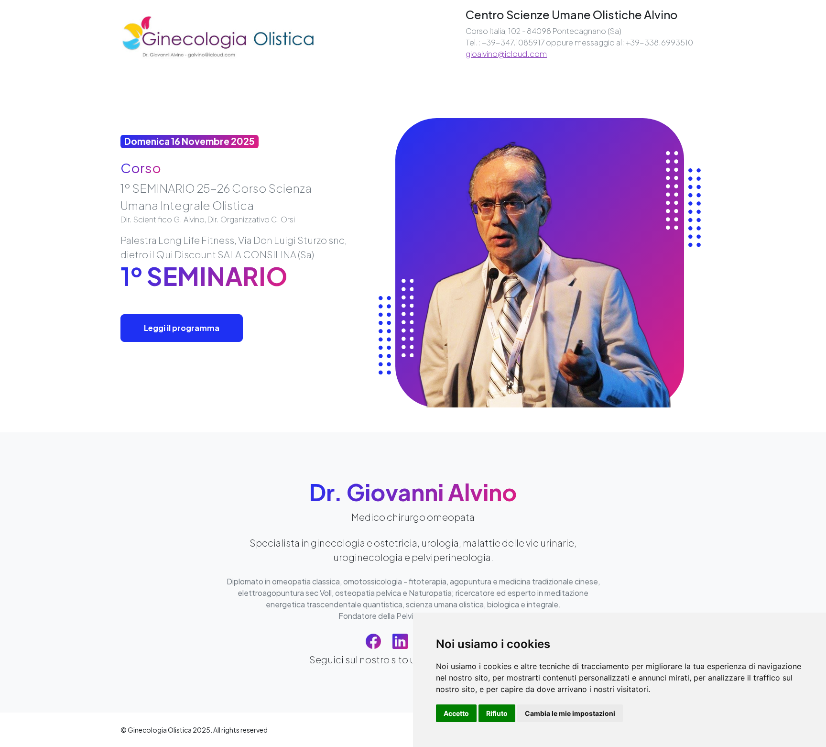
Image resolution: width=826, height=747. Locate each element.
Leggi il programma (181, 328)
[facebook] (373, 640)
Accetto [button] (456, 713)
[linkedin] (400, 640)
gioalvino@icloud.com (506, 54)
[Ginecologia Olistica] (218, 36)
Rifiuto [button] (497, 713)
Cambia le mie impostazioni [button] (570, 713)
